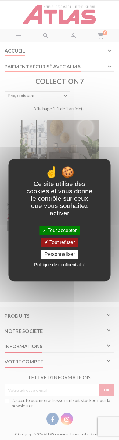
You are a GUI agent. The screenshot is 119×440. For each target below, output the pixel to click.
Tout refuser (61, 242)
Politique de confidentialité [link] (59, 264)
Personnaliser (60, 254)
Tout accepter (61, 230)
